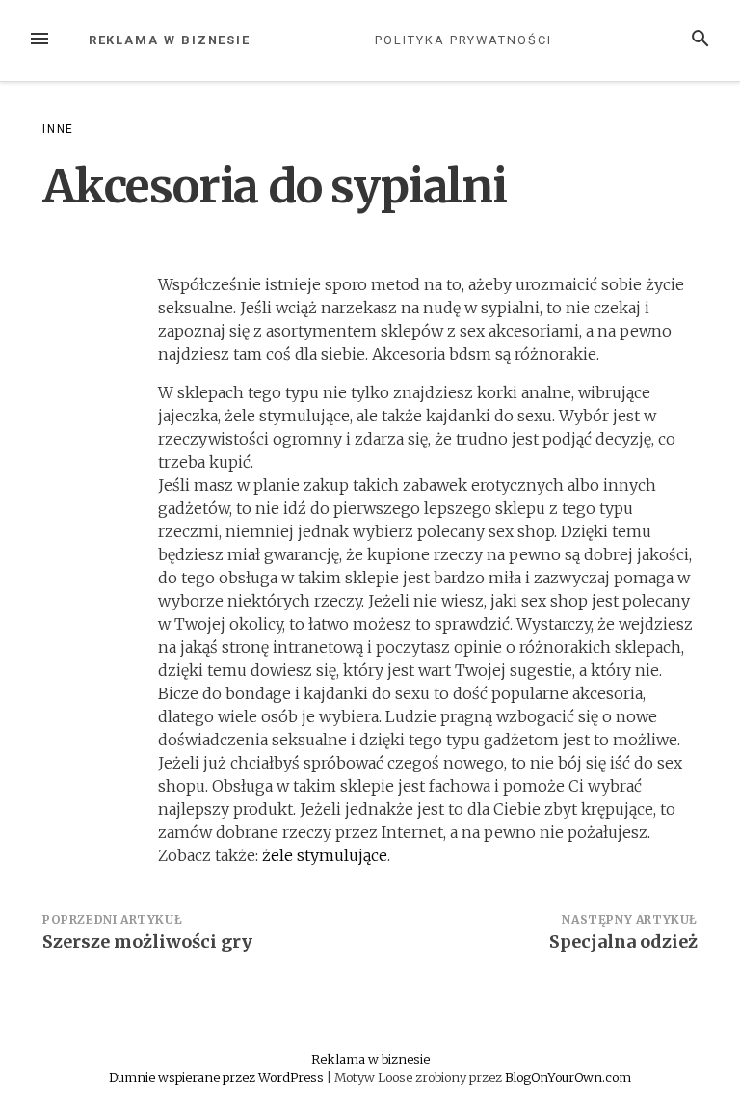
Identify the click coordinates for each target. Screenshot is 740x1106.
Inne (58, 129)
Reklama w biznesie (170, 40)
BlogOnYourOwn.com (568, 1077)
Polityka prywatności (463, 40)
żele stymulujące (324, 855)
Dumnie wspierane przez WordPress (218, 1077)
